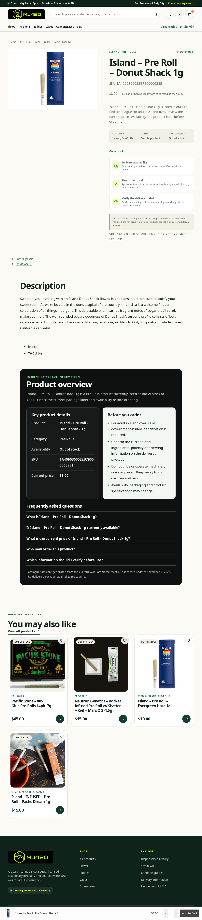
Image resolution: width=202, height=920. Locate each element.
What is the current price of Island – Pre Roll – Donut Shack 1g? (78, 538)
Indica (142, 696)
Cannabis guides (152, 873)
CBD (79, 26)
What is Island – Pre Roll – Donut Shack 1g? (61, 516)
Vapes (49, 26)
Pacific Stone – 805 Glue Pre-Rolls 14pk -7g (31, 703)
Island (114, 52)
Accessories (87, 886)
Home (12, 42)
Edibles (38, 26)
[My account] (179, 14)
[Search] (169, 14)
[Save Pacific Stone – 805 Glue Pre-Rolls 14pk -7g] (61, 640)
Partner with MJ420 (153, 886)
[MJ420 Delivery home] (26, 14)
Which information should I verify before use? (64, 560)
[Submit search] (155, 14)
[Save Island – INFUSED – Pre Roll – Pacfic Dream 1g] (61, 736)
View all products (21, 631)
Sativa (40, 792)
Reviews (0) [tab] (24, 264)
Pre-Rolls (25, 42)
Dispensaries (168, 26)
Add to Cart (189, 913)
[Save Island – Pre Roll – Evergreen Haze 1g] (188, 640)
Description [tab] (24, 259)
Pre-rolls (25, 26)
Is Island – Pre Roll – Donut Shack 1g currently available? (73, 527)
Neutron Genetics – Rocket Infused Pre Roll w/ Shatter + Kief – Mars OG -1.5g (98, 705)
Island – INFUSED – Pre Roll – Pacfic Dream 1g (30, 799)
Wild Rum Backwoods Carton (46, 907)
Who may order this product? (50, 549)
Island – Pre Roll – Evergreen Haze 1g (154, 703)
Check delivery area (181, 3)
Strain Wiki (187, 26)
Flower (12, 26)
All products (88, 859)
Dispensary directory (154, 859)
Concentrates (65, 26)
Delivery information (154, 880)
